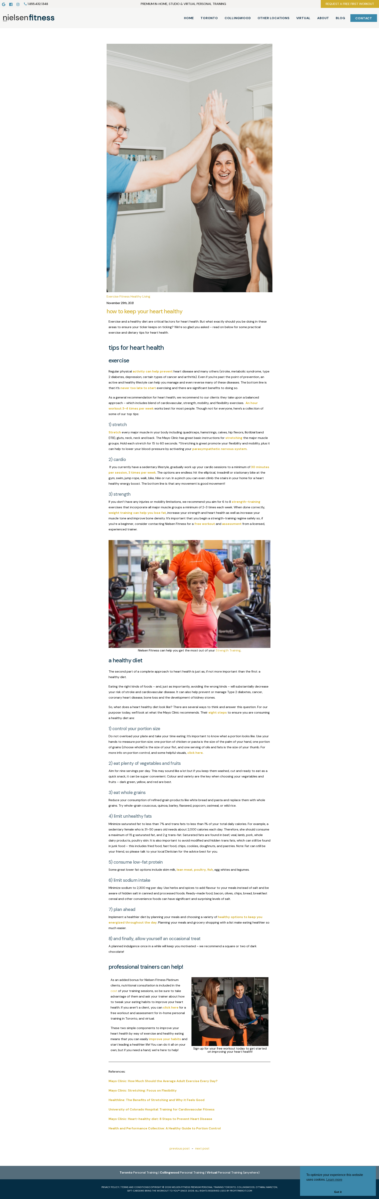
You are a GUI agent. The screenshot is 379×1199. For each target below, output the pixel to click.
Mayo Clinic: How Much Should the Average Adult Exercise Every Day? (163, 1081)
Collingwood (238, 18)
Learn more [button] (334, 1179)
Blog (340, 18)
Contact (363, 18)
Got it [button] (338, 1191)
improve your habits (165, 1039)
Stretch (115, 432)
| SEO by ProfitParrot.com (236, 1190)
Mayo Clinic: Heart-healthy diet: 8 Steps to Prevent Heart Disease (160, 1119)
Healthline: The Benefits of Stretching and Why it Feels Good (157, 1100)
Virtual (303, 18)
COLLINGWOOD (246, 1187)
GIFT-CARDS (134, 1190)
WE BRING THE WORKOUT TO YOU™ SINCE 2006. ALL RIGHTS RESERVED (180, 1190)
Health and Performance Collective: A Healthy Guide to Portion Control (165, 1128)
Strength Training (228, 650)
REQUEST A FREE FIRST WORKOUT (350, 4)
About (323, 18)
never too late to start (138, 388)
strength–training (246, 502)
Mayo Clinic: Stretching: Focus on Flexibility (143, 1090)
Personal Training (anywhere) (233, 1172)
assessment (232, 524)
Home (189, 18)
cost (114, 991)
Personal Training (139, 1172)
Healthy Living (140, 296)
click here (195, 753)
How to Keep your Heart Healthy (144, 311)
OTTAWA (260, 1187)
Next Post (202, 1148)
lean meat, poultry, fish (195, 870)
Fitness (124, 296)
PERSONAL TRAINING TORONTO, (218, 1187)
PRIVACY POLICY (110, 1187)
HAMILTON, (272, 1187)
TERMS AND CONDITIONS (135, 1187)
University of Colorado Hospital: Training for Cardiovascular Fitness (162, 1109)
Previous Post (180, 1148)
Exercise (113, 296)
